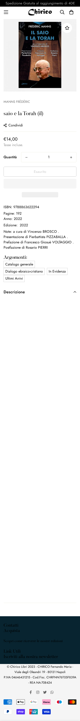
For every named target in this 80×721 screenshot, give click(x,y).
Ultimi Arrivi (14, 278)
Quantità (10, 157)
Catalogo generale (19, 264)
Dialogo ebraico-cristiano (24, 271)
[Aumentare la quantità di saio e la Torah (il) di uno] (71, 157)
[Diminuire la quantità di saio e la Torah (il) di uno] (26, 157)
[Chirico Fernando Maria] (40, 12)
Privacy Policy (14, 657)
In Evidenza (57, 271)
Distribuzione (13, 652)
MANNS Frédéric (17, 101)
